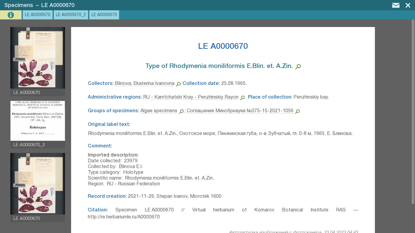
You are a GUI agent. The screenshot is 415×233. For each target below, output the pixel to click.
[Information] (11, 15)
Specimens (18, 5)
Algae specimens (158, 111)
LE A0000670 (57, 5)
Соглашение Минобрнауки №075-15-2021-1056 (240, 111)
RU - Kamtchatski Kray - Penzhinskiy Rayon (190, 97)
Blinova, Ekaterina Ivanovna (144, 84)
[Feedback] (396, 5)
